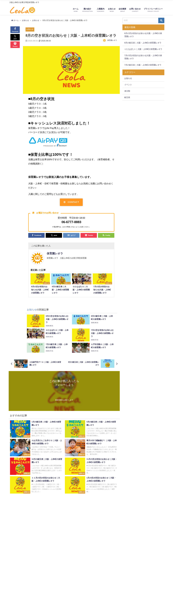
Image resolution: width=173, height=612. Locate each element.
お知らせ (29, 29)
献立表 (127, 97)
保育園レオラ (112, 40)
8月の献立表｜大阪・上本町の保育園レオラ (142, 43)
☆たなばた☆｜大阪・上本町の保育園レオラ (143, 49)
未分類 (127, 91)
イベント (128, 85)
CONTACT (73, 202)
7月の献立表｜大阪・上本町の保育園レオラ (142, 65)
